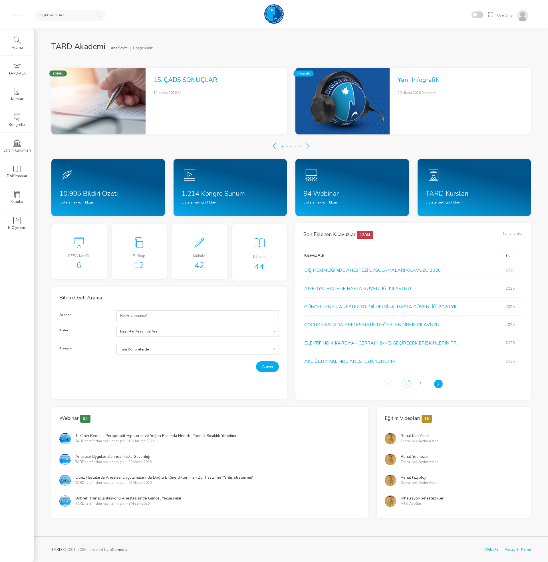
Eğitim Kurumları (17, 150)
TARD (56, 549)
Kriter (63, 330)
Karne (526, 549)
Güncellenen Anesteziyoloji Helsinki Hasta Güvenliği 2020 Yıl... (382, 307)
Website (491, 549)
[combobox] (197, 331)
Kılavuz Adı (314, 255)
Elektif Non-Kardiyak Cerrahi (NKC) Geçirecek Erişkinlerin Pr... (381, 343)
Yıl (507, 255)
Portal (510, 549)
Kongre (65, 348)
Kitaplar (17, 201)
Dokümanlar (17, 176)
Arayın (267, 366)
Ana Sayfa (119, 48)
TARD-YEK (17, 73)
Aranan (65, 314)
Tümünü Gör (513, 233)
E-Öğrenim (17, 227)
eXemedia (118, 549)
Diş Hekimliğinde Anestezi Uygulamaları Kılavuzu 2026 (372, 270)
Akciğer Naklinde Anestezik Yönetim (349, 361)
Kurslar (17, 99)
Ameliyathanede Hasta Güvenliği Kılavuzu (357, 288)
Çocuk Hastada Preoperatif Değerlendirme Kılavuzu (371, 325)
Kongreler (17, 124)
